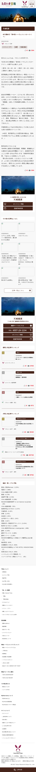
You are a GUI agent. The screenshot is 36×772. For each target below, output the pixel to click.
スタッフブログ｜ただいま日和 (9, 614)
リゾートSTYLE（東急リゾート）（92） (14, 556)
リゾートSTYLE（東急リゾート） (24, 438)
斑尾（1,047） (6, 521)
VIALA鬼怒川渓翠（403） (9, 492)
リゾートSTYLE (6, 689)
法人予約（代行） (6, 581)
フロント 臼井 (8, 43)
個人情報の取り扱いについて (9, 731)
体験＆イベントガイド (7, 605)
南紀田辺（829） (6, 542)
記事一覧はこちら (18, 290)
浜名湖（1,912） (6, 516)
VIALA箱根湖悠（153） (8, 506)
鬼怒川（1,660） (6, 489)
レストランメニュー (6, 632)
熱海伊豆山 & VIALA (21, 418)
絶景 (16, 47)
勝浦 (18, 392)
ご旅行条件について (6, 716)
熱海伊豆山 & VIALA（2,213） (11, 508)
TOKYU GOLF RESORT (7, 677)
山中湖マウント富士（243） (10, 518)
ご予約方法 (4, 650)
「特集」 (4, 596)
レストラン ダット (10, 362)
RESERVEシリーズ (6, 638)
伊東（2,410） (6, 513)
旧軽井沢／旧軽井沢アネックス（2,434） (14, 523)
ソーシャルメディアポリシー (9, 738)
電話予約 (4, 578)
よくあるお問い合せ (6, 725)
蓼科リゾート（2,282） (8, 535)
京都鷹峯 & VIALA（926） (9, 545)
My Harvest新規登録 (7, 701)
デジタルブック (5, 602)
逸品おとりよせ (5, 686)
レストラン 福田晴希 (10, 382)
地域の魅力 (23, 47)
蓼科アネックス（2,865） (9, 533)
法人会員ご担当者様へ (7, 584)
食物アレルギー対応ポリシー (9, 722)
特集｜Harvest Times (7, 593)
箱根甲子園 (19, 372)
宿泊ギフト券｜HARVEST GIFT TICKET (11, 666)
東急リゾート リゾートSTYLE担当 (14, 452)
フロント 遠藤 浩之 (10, 402)
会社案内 (4, 728)
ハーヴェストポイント (7, 659)
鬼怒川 (18, 352)
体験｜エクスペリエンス (7, 611)
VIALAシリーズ (5, 635)
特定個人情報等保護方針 (7, 735)
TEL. (17, 330)
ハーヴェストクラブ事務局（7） (11, 554)
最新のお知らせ (5, 623)
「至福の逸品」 (5, 599)
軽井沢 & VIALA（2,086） (9, 526)
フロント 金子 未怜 (10, 429)
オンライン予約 (18, 204)
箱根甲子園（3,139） (8, 497)
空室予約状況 (18, 208)
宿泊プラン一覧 (5, 629)
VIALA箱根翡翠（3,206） (9, 499)
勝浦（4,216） (6, 494)
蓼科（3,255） (6, 530)
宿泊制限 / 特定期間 (6, 656)
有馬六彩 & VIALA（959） (9, 551)
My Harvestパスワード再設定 (9, 704)
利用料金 (4, 653)
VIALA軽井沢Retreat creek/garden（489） (15, 528)
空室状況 (4, 572)
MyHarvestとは (6, 698)
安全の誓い (4, 719)
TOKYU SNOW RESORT (7, 674)
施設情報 (4, 626)
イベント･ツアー (8, 47)
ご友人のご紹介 (5, 663)
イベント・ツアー (6, 608)
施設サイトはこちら (17, 326)
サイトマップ (5, 713)
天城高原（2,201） (7, 511)
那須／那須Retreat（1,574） (10, 487)
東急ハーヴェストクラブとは (9, 647)
